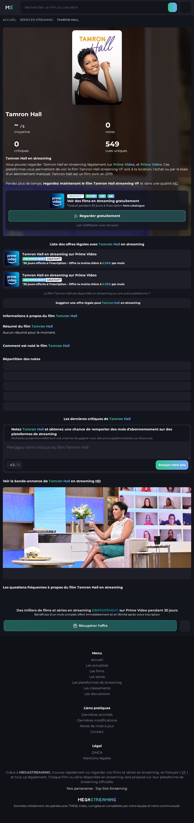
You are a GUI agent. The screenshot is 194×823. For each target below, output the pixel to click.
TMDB (73, 806)
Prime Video (124, 164)
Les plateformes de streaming (97, 682)
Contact (97, 732)
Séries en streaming (36, 20)
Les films (97, 671)
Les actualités (97, 665)
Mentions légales (97, 758)
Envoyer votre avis (172, 465)
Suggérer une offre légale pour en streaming (98, 303)
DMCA (97, 752)
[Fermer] (185, 626)
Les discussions (97, 694)
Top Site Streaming (111, 788)
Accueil (9, 20)
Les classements (97, 688)
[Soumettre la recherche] (172, 7)
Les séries (97, 677)
